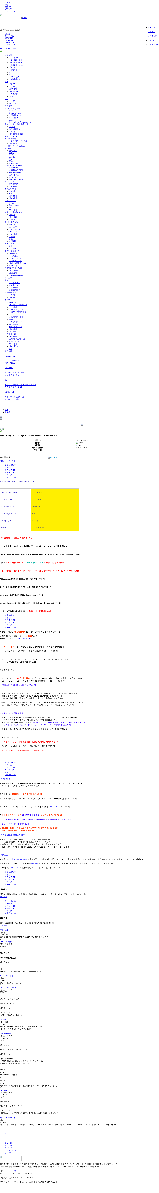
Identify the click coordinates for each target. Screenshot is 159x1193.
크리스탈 (13, 227)
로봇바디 (13, 89)
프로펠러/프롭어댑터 (13, 268)
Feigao (11, 153)
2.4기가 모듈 (14, 77)
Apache (12, 157)
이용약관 (8, 1148)
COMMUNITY (11, 44)
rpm (1, 1068)
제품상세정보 (10, 465)
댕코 (11, 96)
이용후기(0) (9, 472)
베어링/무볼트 (15, 172)
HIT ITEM (9, 40)
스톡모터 (13, 196)
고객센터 (8, 1153)
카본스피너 (14, 266)
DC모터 (12, 207)
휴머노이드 (14, 91)
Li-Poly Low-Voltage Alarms (20, 122)
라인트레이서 (14, 94)
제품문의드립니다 (7, 1118)
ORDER (8, 7)
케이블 (12, 297)
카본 (11, 246)
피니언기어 (9, 181)
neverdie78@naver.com (15, 1171)
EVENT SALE (10, 42)
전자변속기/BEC (11, 232)
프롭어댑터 (14, 270)
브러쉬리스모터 (15, 60)
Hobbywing (13, 163)
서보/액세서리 (10, 201)
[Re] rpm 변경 (5, 1033)
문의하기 (3, 926)
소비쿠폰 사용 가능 (8, 48)
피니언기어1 (14, 184)
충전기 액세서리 (16, 134)
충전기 (12, 67)
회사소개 (8, 1143)
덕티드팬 (8, 278)
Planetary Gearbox (16, 179)
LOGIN (8, 3)
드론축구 (8, 106)
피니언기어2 (14, 186)
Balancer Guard (15, 113)
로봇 (6, 82)
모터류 (12, 84)
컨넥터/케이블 (10, 292)
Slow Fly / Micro (11, 136)
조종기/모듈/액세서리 (13, 212)
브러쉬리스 (14, 234)
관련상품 (8, 475)
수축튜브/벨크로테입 (18, 312)
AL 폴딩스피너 (15, 256)
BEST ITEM (9, 36)
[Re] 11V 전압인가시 (8, 987)
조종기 (12, 215)
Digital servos (14, 205)
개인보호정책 (10, 1150)
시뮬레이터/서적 (16, 317)
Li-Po (11, 111)
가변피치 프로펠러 (17, 275)
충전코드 (8, 280)
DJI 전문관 (13, 104)
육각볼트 (13, 332)
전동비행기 (14, 58)
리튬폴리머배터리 (16, 70)
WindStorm (13, 168)
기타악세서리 (14, 79)
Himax (11, 161)
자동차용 (13, 241)
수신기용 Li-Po (15, 118)
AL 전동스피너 (15, 258)
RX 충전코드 (14, 285)
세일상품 (8, 55)
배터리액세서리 (15, 327)
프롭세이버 (14, 253)
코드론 (12, 101)
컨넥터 (12, 295)
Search (24, 18)
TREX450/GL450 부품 (18, 141)
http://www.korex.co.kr (23, 638)
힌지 (11, 314)
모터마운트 (14, 175)
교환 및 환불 (10, 470)
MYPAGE (9, 9)
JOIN (7, 5)
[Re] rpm (3, 1090)
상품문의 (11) (10, 477)
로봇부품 (13, 87)
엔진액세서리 (10, 334)
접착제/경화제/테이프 (18, 305)
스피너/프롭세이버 (12, 251)
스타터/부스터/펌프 (17, 339)
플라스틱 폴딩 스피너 (18, 263)
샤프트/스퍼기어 (16, 170)
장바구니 (11, 461)
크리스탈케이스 (15, 229)
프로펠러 (13, 273)
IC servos (12, 203)
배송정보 (8, 467)
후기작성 (3, 897)
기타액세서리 (10, 302)
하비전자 (13, 191)
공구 (11, 319)
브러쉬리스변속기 (16, 62)
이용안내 (8, 1145)
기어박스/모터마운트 (13, 165)
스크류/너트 (14, 341)
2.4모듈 (12, 220)
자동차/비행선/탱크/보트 (15, 146)
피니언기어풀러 (15, 322)
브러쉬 (12, 237)
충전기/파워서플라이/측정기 (16, 124)
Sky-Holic (13, 151)
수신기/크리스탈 (11, 222)
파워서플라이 (14, 129)
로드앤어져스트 (15, 307)
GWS (11, 194)
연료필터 (13, 336)
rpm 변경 (3, 1019)
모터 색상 (4, 930)
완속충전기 (14, 288)
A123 (11, 120)
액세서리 (13, 143)
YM (10, 159)
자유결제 (8, 351)
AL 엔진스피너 (15, 261)
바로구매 (3, 461)
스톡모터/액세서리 (12, 189)
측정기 (12, 132)
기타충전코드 (14, 290)
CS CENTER (10, 11)
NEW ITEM (9, 38)
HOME (7, 34)
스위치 (7, 300)
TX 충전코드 (14, 283)
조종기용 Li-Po (15, 115)
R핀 (10, 349)
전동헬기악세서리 (16, 65)
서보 (11, 72)
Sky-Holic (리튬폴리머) (14, 109)
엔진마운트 (14, 346)
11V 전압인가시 (6, 976)
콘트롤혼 (13, 248)
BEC (11, 75)
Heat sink (12, 177)
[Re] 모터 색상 (6, 942)
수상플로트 (14, 324)
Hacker (12, 155)
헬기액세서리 (10, 139)
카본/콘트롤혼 (10, 244)
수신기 (12, 224)
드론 (6, 99)
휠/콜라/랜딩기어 (16, 310)
